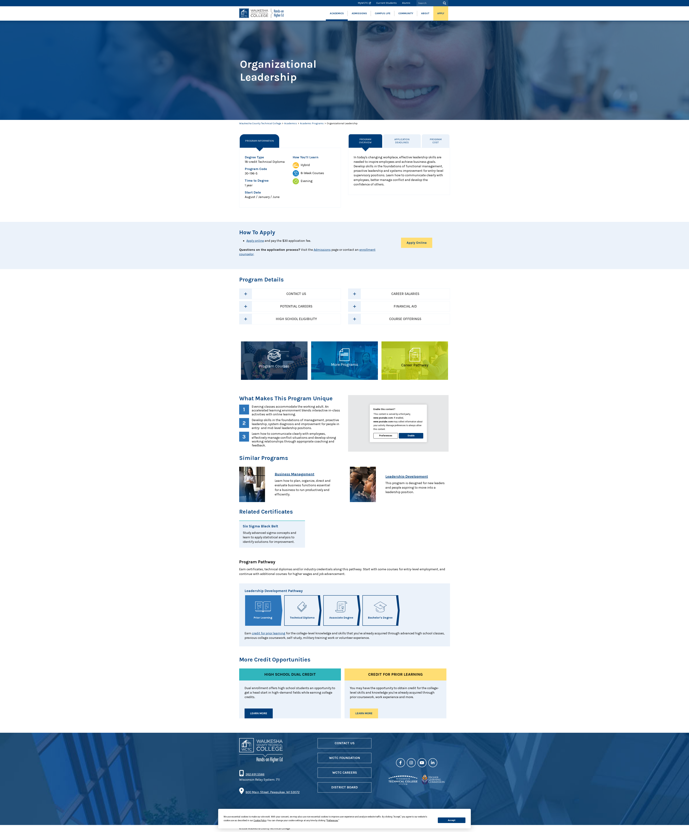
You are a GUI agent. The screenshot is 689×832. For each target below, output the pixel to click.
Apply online (255, 241)
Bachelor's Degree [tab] (380, 617)
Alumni (406, 2)
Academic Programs (312, 123)
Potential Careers (296, 306)
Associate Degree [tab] (341, 617)
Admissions (322, 250)
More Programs (344, 364)
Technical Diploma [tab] (302, 617)
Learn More (258, 713)
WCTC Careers (344, 773)
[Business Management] (255, 484)
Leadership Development (406, 476)
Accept (451, 820)
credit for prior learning (268, 633)
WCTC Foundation (344, 758)
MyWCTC (363, 2)
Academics (290, 123)
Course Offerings (405, 319)
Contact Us (296, 294)
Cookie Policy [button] (260, 820)
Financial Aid (405, 306)
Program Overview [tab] (365, 141)
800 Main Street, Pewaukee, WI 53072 (273, 792)
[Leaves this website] (403, 784)
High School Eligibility (296, 319)
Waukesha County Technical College (260, 123)
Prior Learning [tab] (263, 617)
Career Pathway (414, 365)
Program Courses (274, 366)
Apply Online (417, 243)
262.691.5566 (254, 774)
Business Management (294, 474)
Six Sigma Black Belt (260, 526)
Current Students (386, 2)
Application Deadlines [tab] (401, 141)
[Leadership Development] (366, 484)
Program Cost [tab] (436, 141)
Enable (411, 435)
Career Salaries (405, 294)
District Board (344, 787)
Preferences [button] (332, 820)
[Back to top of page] (681, 823)
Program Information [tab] (259, 140)
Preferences (385, 435)
